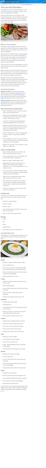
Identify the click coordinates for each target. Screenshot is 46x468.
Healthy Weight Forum (12, 2)
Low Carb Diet (18, 4)
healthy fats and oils (6, 98)
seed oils (3, 102)
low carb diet (11, 46)
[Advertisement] (36, 23)
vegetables (18, 93)
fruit (7, 93)
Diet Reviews (12, 4)
